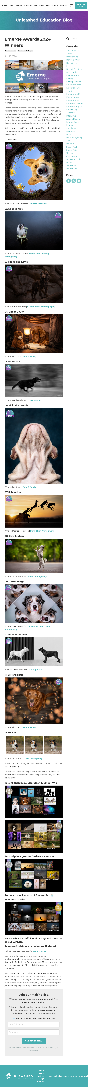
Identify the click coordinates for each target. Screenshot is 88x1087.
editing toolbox (73, 82)
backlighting (72, 57)
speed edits (71, 150)
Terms (41, 1073)
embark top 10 (73, 94)
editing (69, 78)
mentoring (71, 131)
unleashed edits (73, 159)
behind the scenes (71, 64)
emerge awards (10, 51)
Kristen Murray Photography (41, 307)
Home (4, 5)
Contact (63, 5)
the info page (39, 951)
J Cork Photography (33, 759)
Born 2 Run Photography (42, 531)
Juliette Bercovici (38, 204)
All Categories (72, 51)
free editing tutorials (72, 111)
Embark (19, 5)
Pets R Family (29, 356)
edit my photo (72, 75)
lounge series (72, 122)
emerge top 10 (73, 100)
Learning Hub (81, 5)
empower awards (74, 103)
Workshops (39, 5)
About (55, 5)
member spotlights (71, 126)
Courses (28, 5)
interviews (71, 116)
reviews (70, 144)
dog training (72, 72)
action (69, 54)
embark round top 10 (73, 89)
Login (42, 1079)
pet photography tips (74, 139)
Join (11, 5)
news (68, 134)
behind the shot (74, 69)
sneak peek (71, 147)
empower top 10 (74, 106)
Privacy (41, 1076)
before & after (73, 60)
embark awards (73, 85)
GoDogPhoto (35, 400)
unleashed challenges (25, 51)
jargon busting (73, 119)
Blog (48, 5)
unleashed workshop (71, 164)
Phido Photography (37, 576)
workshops (71, 169)
